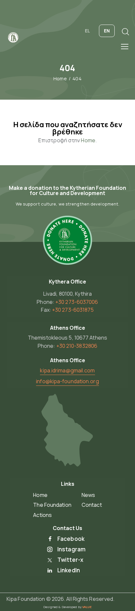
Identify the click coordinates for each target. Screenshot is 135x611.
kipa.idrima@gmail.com (67, 370)
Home (60, 79)
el (87, 31)
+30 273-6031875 (73, 309)
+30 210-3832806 (77, 345)
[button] (124, 46)
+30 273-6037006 (76, 302)
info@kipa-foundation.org (67, 381)
